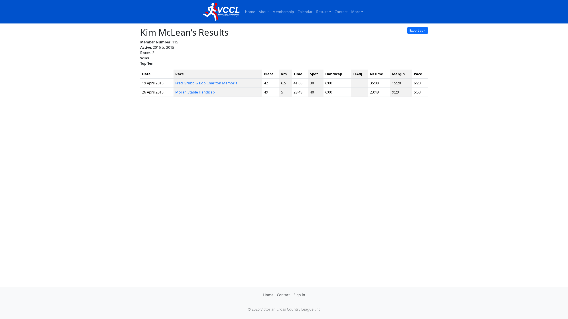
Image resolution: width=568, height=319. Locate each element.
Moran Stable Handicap (195, 92)
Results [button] (322, 11)
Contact (341, 11)
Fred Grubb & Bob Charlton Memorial (206, 83)
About (264, 11)
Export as (416, 30)
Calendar (305, 11)
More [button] (355, 11)
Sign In (299, 294)
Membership (283, 11)
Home (250, 11)
